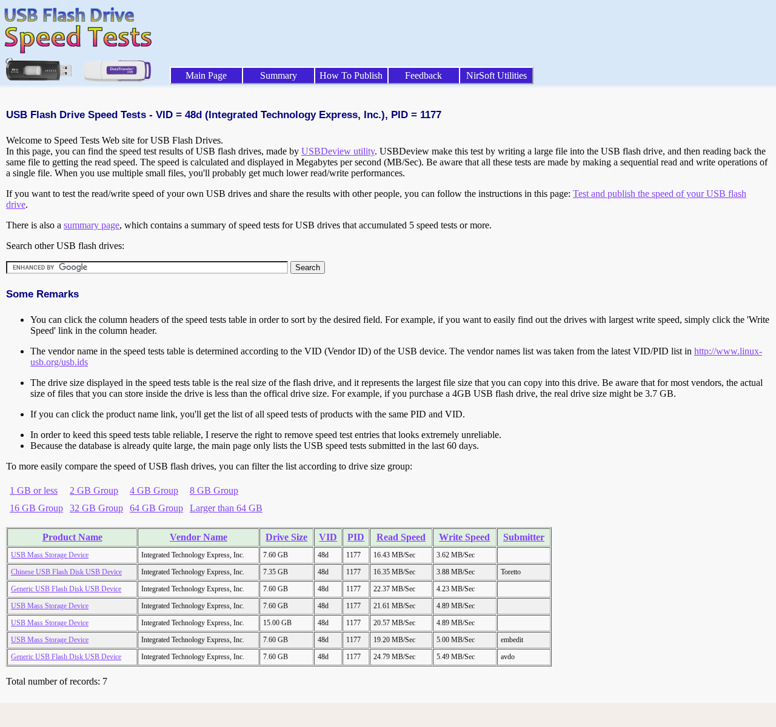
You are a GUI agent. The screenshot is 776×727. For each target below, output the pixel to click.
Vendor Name (198, 537)
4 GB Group (154, 490)
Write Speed (464, 537)
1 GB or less (34, 490)
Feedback (423, 75)
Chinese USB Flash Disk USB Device (66, 572)
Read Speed (401, 537)
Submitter (523, 537)
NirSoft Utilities (496, 75)
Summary (278, 75)
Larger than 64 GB (226, 508)
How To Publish (351, 75)
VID (328, 537)
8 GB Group (214, 490)
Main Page (206, 75)
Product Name (72, 537)
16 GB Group (36, 508)
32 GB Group (96, 508)
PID (355, 537)
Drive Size (286, 537)
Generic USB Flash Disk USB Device (66, 589)
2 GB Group (94, 490)
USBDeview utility (338, 151)
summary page (91, 225)
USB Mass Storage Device (50, 555)
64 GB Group (156, 508)
